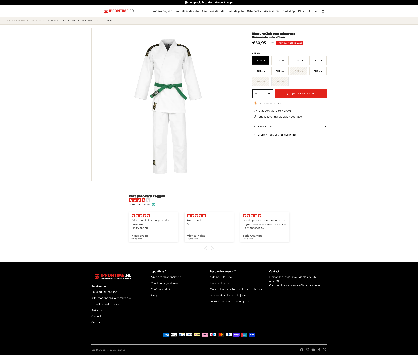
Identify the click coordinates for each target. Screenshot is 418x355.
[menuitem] (301, 11)
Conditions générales (164, 283)
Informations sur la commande (111, 298)
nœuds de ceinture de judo (228, 295)
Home (10, 20)
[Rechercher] (309, 11)
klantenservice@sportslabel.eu (301, 285)
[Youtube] (313, 350)
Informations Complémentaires (277, 134)
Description (264, 126)
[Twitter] (325, 350)
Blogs (154, 295)
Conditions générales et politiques (108, 350)
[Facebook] (302, 350)
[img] (211, 200)
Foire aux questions (104, 291)
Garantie (96, 316)
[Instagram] (307, 350)
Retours (96, 310)
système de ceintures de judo (229, 301)
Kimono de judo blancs (30, 20)
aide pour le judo (221, 277)
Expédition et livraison (105, 304)
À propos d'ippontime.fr (166, 277)
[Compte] (315, 11)
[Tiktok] (319, 350)
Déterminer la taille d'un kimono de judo (236, 289)
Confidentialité (160, 289)
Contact (96, 322)
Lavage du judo (220, 283)
